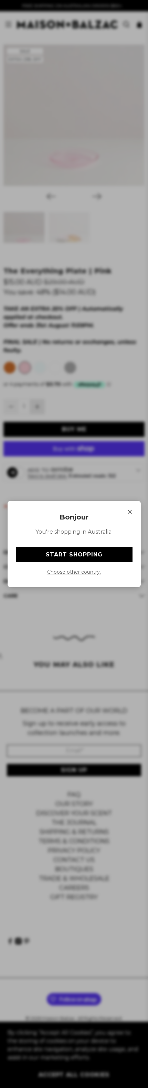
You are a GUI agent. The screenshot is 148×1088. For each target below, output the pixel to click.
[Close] (129, 511)
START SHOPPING (74, 554)
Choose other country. (74, 572)
